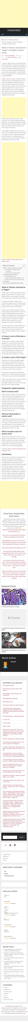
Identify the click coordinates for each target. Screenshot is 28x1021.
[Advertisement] (14, 14)
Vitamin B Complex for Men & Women (13, 705)
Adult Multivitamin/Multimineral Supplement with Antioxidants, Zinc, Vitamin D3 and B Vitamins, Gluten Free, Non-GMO (13, 711)
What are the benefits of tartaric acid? (14, 277)
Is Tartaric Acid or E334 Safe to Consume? (13, 270)
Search (5, 835)
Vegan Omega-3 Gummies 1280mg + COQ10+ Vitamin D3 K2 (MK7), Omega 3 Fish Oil (14, 786)
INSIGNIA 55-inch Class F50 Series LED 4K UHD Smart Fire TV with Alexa (13, 771)
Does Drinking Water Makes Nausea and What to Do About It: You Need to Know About (14, 977)
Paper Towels (6, 726)
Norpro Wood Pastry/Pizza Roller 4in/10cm (14, 547)
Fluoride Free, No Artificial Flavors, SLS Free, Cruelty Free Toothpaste (13, 742)
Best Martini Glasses (8, 685)
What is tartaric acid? (11, 276)
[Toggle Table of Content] (23, 266)
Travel (4, 860)
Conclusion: (6, 281)
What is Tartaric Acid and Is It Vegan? (12, 268)
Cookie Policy (6, 854)
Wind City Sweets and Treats (11, 913)
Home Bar (7, 901)
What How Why (12, 57)
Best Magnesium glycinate (10, 698)
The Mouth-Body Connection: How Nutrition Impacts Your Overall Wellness (13, 963)
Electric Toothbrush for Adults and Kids (13, 738)
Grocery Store (8, 991)
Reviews (6, 997)
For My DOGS (6, 723)
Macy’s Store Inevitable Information (13, 969)
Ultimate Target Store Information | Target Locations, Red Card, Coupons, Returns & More (14, 954)
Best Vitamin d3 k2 (8, 701)
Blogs (5, 987)
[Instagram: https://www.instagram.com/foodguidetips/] (10, 846)
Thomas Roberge (10, 55)
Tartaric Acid (5, 79)
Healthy (6, 993)
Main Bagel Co (8, 936)
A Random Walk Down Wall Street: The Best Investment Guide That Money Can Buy (14, 748)
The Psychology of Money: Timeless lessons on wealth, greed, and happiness (14, 760)
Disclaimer (6, 856)
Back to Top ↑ (22, 1013)
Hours (5, 995)
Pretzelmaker (8, 924)
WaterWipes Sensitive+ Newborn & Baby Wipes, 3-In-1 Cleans (14, 776)
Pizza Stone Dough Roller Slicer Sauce (13, 283)
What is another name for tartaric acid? (15, 279)
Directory (5, 858)
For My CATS (6, 719)
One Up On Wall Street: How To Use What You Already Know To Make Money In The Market (12, 766)
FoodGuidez (14, 30)
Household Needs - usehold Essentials (13, 716)
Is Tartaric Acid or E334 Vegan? (13, 272)
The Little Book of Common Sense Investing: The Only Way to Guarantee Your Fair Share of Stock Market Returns (14, 755)
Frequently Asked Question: (11, 274)
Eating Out (7, 989)
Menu (2, 34)
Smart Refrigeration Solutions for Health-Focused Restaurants (13, 950)
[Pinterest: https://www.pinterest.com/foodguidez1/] (14, 846)
